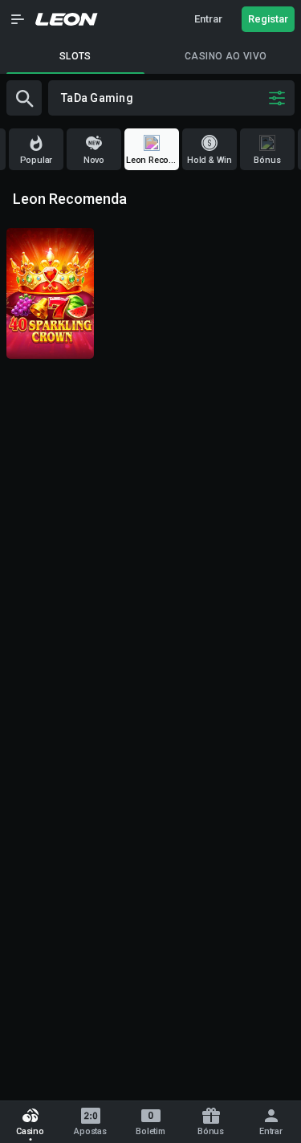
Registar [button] (268, 19)
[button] (17, 19)
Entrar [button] (208, 19)
